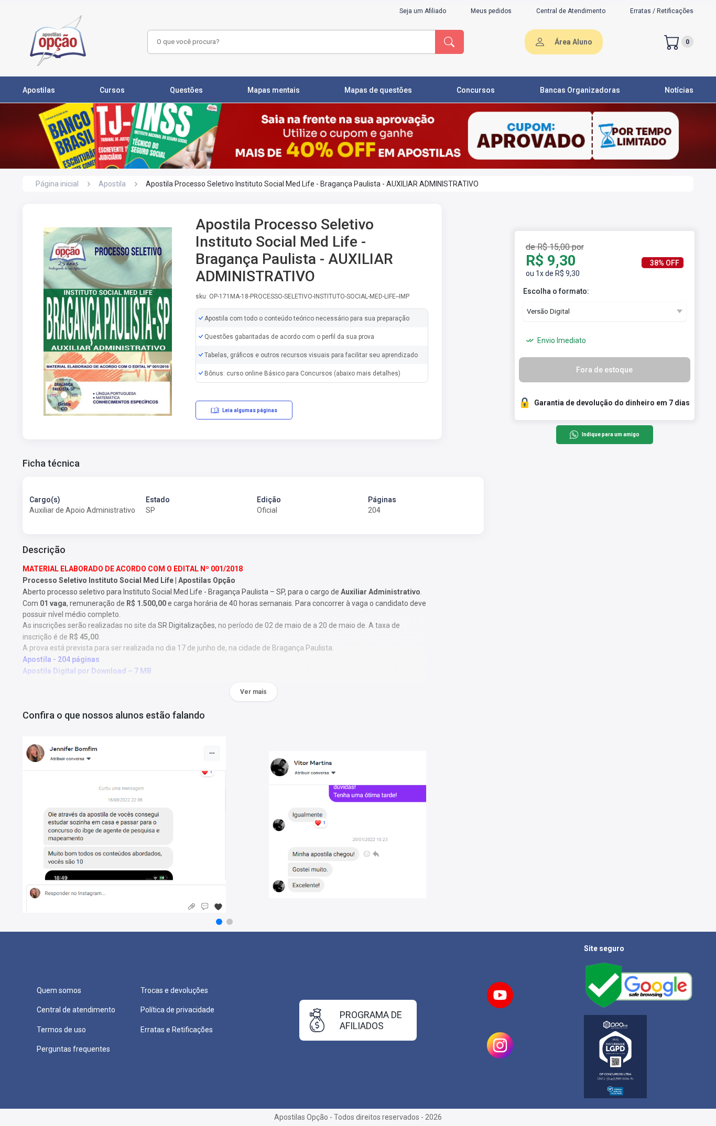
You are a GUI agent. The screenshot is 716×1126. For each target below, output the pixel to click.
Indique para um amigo (610, 435)
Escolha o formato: (556, 291)
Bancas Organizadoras (580, 90)
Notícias (679, 90)
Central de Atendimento (570, 11)
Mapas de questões (378, 90)
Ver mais (253, 692)
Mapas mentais (273, 90)
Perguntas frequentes (73, 1049)
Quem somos (59, 990)
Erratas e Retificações (176, 1029)
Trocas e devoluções (174, 990)
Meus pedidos (491, 11)
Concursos (476, 90)
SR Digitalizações (186, 625)
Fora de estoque (604, 370)
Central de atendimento (76, 1010)
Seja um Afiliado (422, 11)
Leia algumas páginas (249, 410)
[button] (219, 922)
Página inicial (57, 184)
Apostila (112, 184)
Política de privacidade (177, 1010)
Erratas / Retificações (661, 11)
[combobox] (290, 41)
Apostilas (39, 90)
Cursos (112, 90)
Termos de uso (61, 1029)
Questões (186, 90)
